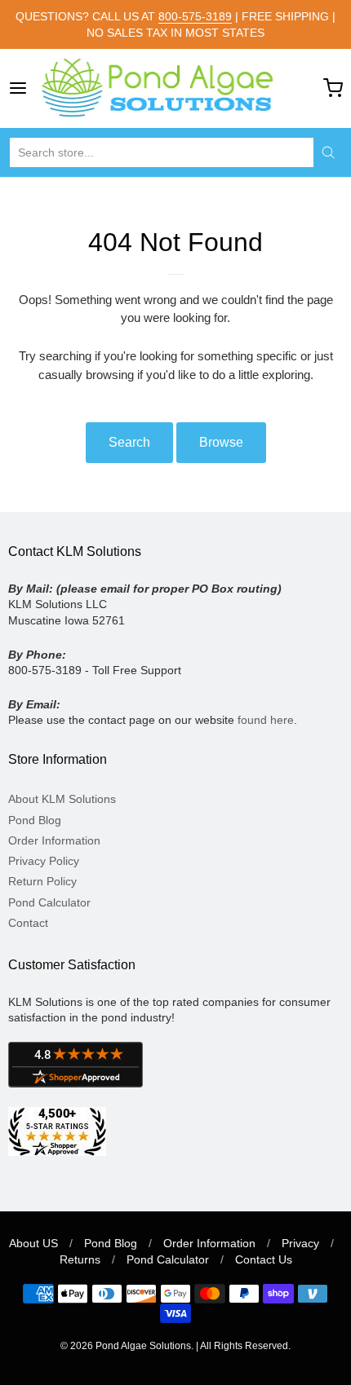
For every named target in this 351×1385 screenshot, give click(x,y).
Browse (221, 442)
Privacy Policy (43, 860)
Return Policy (42, 881)
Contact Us (263, 1259)
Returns (80, 1259)
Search (129, 442)
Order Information (54, 840)
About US (33, 1243)
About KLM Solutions (62, 798)
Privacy (300, 1243)
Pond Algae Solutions (143, 1346)
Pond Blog (34, 820)
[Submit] (328, 152)
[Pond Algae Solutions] (175, 88)
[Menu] (22, 88)
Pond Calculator (49, 902)
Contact (28, 922)
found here (266, 719)
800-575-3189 (195, 16)
